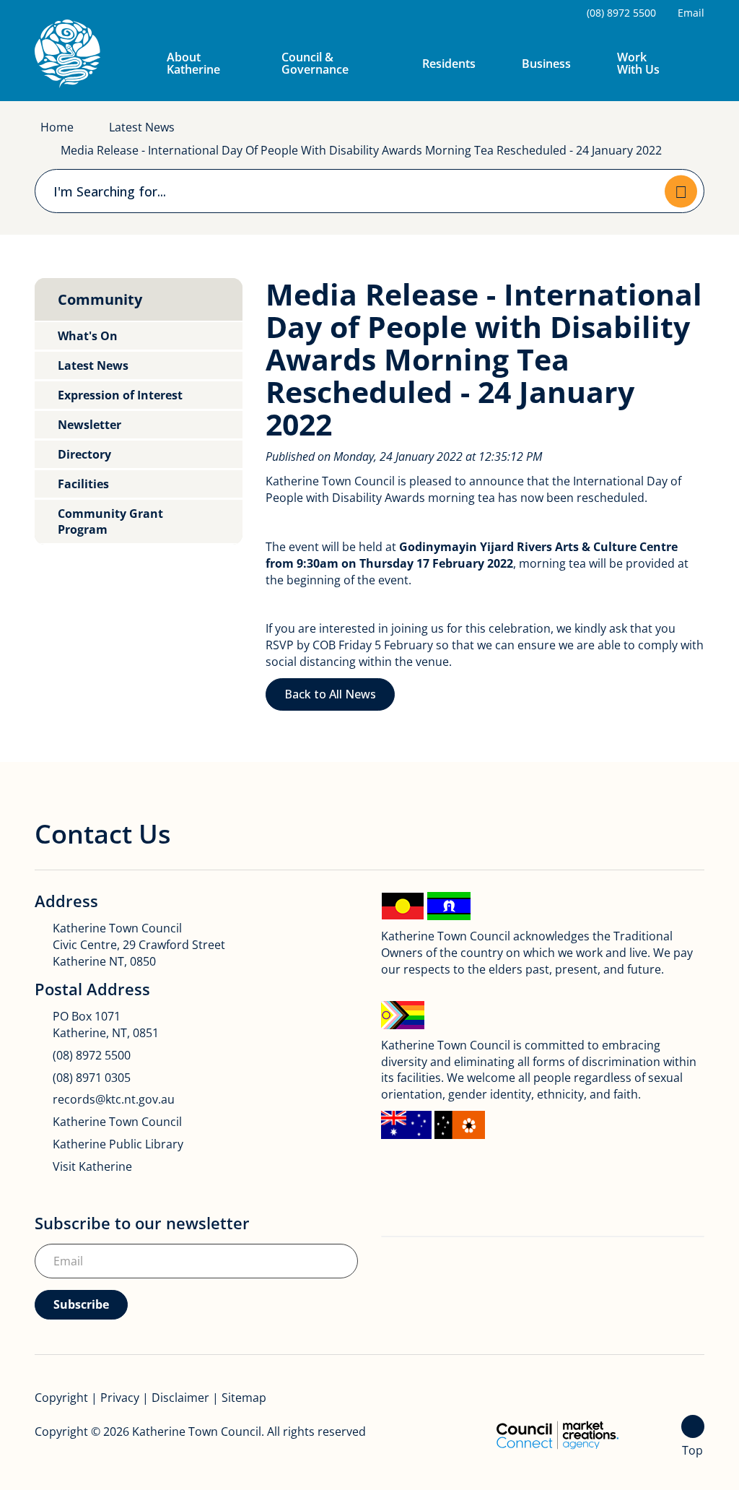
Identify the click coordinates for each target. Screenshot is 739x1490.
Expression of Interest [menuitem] (120, 395)
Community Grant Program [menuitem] (110, 521)
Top (692, 1450)
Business (546, 64)
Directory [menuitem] (84, 454)
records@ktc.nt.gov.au (114, 1099)
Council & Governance (315, 63)
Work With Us (638, 63)
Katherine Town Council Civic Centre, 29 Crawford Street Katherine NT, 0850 (139, 944)
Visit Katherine (92, 1166)
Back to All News (330, 694)
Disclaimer (180, 1397)
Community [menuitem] (100, 299)
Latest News (142, 127)
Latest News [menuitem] (93, 365)
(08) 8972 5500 (92, 1055)
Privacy (119, 1397)
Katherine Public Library (118, 1144)
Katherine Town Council (117, 1122)
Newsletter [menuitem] (89, 425)
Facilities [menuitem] (83, 484)
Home (57, 127)
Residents (449, 64)
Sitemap (244, 1397)
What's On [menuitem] (88, 336)
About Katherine (193, 63)
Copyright (61, 1397)
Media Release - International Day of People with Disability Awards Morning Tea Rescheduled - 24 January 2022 (361, 150)
